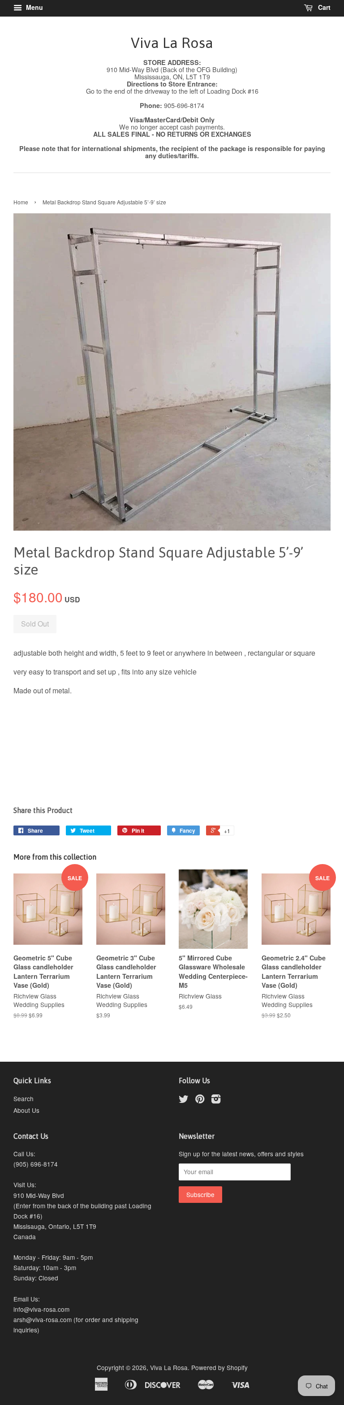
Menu (33, 7)
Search (23, 1098)
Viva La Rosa (172, 43)
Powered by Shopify (219, 1367)
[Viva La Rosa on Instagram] (216, 1100)
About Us (26, 1110)
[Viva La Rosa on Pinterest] (200, 1100)
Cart (323, 7)
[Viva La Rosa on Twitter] (184, 1100)
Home (20, 202)
